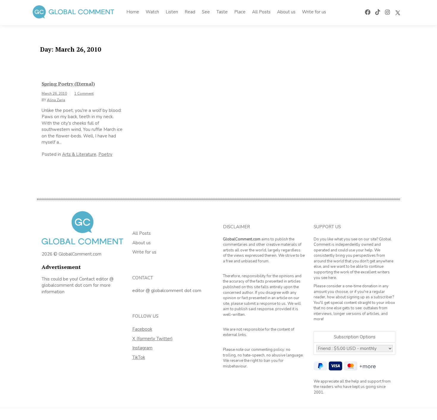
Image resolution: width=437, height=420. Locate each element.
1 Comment (84, 93)
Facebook (142, 329)
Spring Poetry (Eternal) (68, 83)
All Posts (261, 12)
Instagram (142, 348)
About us (286, 12)
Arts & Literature (79, 154)
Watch (152, 12)
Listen (172, 12)
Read (190, 12)
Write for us (314, 12)
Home (132, 12)
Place (240, 12)
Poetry (105, 154)
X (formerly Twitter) (152, 339)
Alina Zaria (56, 100)
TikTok (138, 357)
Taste (222, 12)
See (206, 12)
